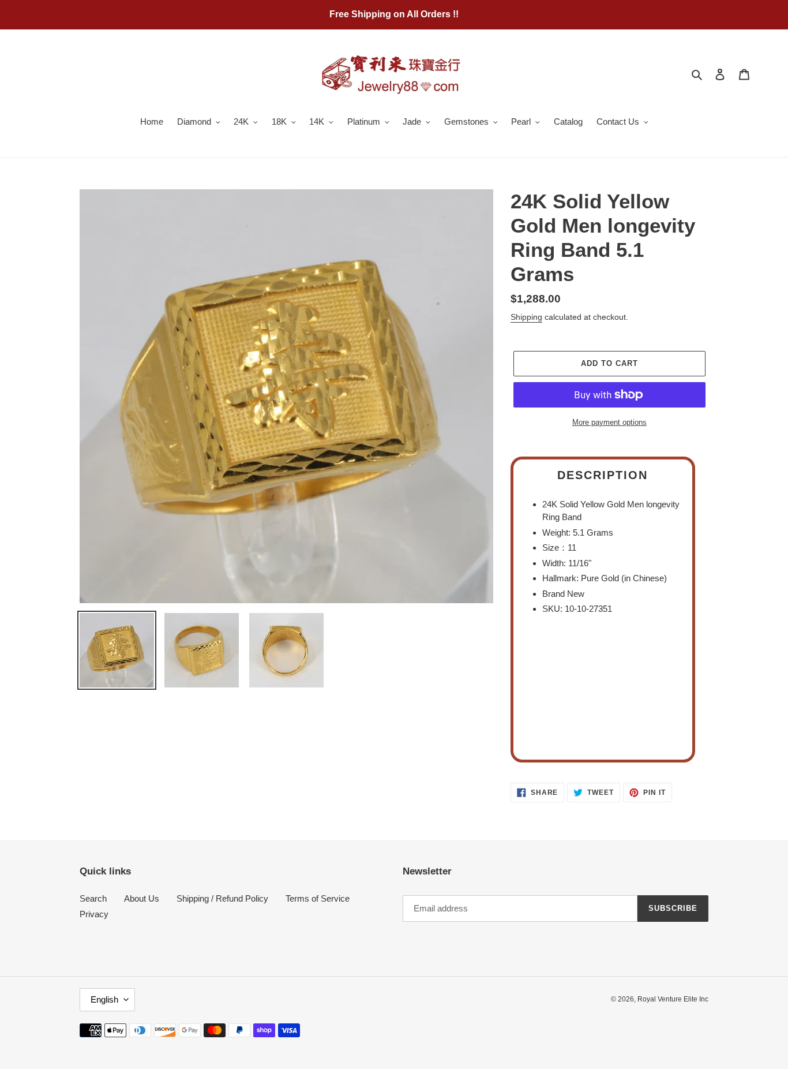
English (104, 999)
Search (93, 898)
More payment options (609, 422)
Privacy (94, 914)
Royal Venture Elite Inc (672, 999)
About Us (141, 898)
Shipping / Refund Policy (222, 898)
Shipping (526, 317)
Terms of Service (318, 898)
